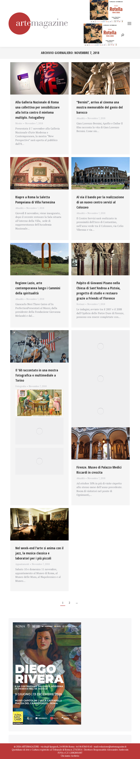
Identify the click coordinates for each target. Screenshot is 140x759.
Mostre (18, 123)
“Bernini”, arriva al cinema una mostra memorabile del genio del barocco (99, 107)
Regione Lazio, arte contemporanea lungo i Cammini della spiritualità (37, 288)
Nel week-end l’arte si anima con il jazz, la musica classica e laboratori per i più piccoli (39, 553)
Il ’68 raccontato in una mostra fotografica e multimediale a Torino (36, 375)
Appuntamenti (22, 564)
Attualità (80, 118)
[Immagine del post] (39, 78)
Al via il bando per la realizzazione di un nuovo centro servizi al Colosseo (100, 202)
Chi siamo (66, 755)
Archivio (75, 755)
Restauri (80, 304)
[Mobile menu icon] (129, 23)
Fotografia (20, 386)
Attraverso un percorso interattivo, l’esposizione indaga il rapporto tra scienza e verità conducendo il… (35, 390)
